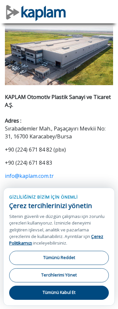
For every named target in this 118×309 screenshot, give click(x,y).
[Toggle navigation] (108, 8)
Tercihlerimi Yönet (59, 275)
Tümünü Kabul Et (59, 292)
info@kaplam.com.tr (29, 175)
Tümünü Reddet (59, 257)
